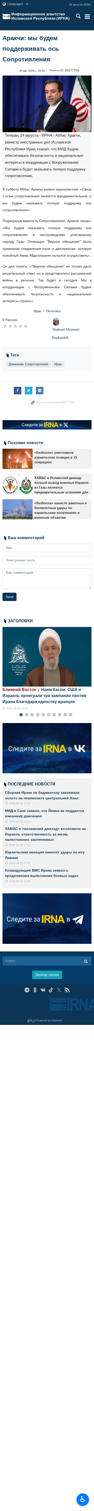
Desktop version (47, 975)
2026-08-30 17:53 (20, 821)
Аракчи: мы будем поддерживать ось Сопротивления (31, 49)
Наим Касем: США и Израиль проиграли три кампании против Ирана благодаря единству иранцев (44, 695)
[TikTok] (51, 990)
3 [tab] (32, 715)
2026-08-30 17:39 (20, 881)
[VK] (43, 990)
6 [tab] (48, 715)
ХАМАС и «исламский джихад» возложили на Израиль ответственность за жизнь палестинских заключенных (45, 834)
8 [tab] (59, 715)
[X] (59, 990)
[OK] (35, 990)
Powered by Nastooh (49, 1020)
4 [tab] (37, 715)
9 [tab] (65, 715)
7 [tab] (54, 715)
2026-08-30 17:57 (20, 803)
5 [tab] (43, 715)
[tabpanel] (47, 669)
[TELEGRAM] (27, 990)
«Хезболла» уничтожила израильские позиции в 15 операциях (55, 457)
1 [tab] (21, 715)
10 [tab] (70, 715)
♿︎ (82, 1499)
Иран (37, 311)
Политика (53, 311)
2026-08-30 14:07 (17, 708)
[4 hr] (47, 657)
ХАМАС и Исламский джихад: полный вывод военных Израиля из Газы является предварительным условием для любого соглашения (61, 487)
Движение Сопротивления (28, 364)
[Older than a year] (18, 459)
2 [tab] (26, 715)
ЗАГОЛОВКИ (20, 621)
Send (9, 597)
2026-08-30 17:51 (20, 845)
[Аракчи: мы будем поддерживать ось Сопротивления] (47, 104)
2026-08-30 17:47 (20, 863)
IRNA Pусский (40, 16)
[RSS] (67, 990)
